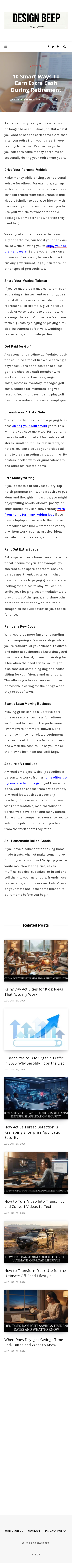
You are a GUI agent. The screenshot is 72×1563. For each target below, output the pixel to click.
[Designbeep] (36, 21)
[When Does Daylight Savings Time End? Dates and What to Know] (36, 1311)
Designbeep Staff (28, 99)
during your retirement (29, 426)
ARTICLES (36, 66)
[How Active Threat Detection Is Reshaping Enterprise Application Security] (36, 1098)
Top (37, 1554)
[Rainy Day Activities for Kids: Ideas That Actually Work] (36, 960)
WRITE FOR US (14, 1530)
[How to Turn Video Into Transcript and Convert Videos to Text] (36, 1173)
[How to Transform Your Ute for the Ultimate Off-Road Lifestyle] (36, 1242)
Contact (34, 1530)
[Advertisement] (34, 1428)
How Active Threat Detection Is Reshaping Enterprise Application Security (33, 1132)
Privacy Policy (56, 1530)
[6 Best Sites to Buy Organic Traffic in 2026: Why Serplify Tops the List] (36, 1029)
